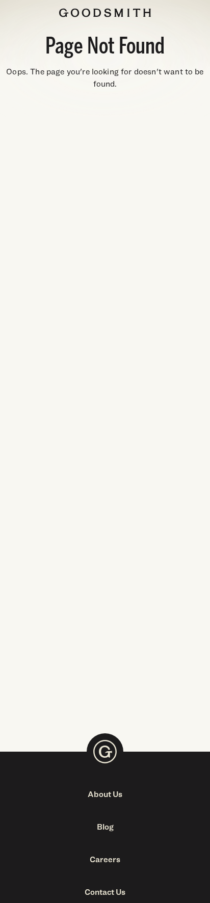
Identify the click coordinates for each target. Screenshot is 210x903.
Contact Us (105, 892)
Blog (105, 827)
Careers (105, 859)
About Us (105, 794)
